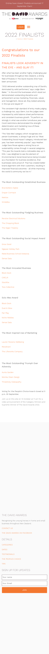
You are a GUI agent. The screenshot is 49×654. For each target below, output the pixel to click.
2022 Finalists (28, 39)
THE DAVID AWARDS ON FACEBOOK (17, 533)
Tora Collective (8, 287)
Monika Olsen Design (11, 377)
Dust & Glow (7, 308)
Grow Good (6, 244)
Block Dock (6, 273)
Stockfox (5, 282)
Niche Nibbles (8, 318)
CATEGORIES (7, 545)
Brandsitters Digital (10, 188)
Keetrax (5, 197)
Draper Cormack (9, 193)
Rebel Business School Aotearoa (15, 254)
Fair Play (5, 313)
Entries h (10, 3)
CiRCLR (5, 277)
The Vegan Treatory (10, 228)
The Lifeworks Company (12, 351)
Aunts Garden (8, 372)
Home (19, 39)
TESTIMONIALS (8, 554)
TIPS (3, 564)
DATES (4, 549)
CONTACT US (7, 528)
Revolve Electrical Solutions (13, 218)
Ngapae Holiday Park (10, 249)
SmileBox (6, 202)
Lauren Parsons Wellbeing (13, 342)
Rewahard (6, 347)
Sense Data (7, 258)
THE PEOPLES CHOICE (11, 559)
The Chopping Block (10, 223)
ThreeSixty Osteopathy (11, 382)
